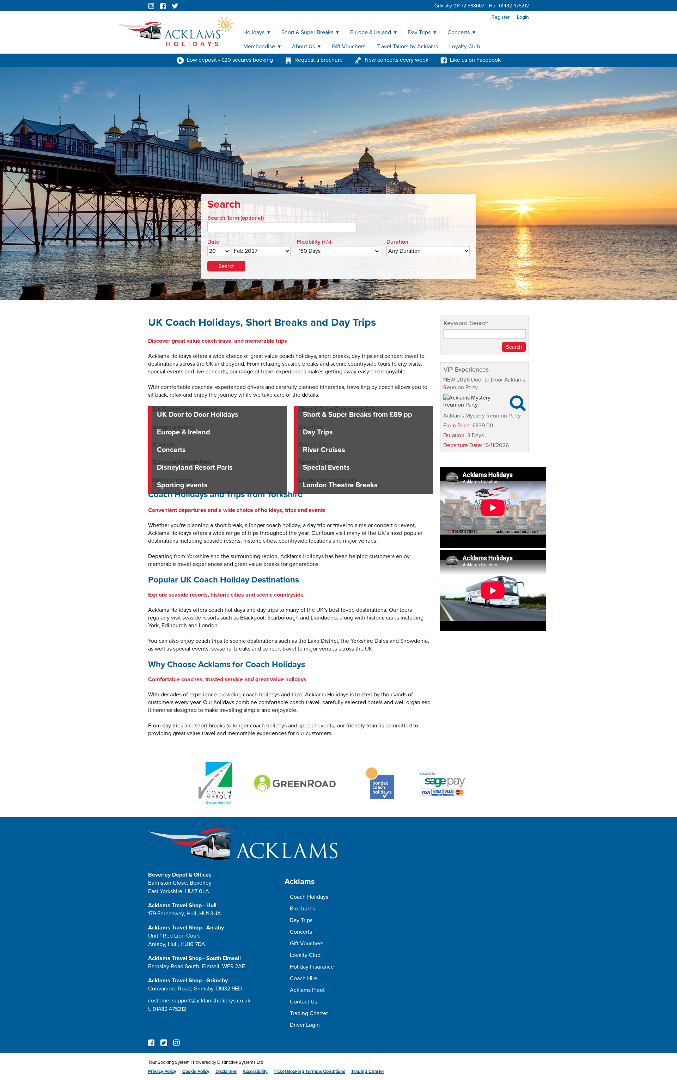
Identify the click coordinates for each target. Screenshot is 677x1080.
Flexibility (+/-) (314, 241)
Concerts (458, 32)
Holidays (253, 32)
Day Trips (419, 32)
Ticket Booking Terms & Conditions (309, 1071)
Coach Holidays (309, 897)
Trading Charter (309, 1013)
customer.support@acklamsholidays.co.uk (199, 1000)
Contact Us (303, 1001)
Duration (397, 241)
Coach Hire (303, 978)
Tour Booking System (169, 1062)
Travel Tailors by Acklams (407, 46)
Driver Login (305, 1025)
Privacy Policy (162, 1071)
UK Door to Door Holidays (197, 414)
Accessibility (255, 1071)
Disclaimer (226, 1071)
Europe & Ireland (370, 32)
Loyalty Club (464, 46)
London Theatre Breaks (340, 485)
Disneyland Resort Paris (195, 467)
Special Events (326, 467)
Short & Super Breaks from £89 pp (357, 414)
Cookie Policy (195, 1071)
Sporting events (182, 485)
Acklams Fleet (307, 990)
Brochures (302, 908)
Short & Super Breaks (307, 32)
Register (501, 17)
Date (213, 241)
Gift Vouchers (348, 46)
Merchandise (259, 46)
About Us (303, 46)
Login (523, 17)
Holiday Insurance (312, 966)
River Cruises (324, 450)
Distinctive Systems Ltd (240, 1062)
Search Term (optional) (235, 217)
